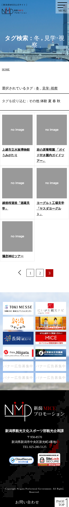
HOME (6, 69)
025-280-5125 (37, 447)
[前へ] (20, 273)
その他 (34, 101)
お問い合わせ (27, 502)
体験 (43, 101)
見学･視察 (50, 88)
